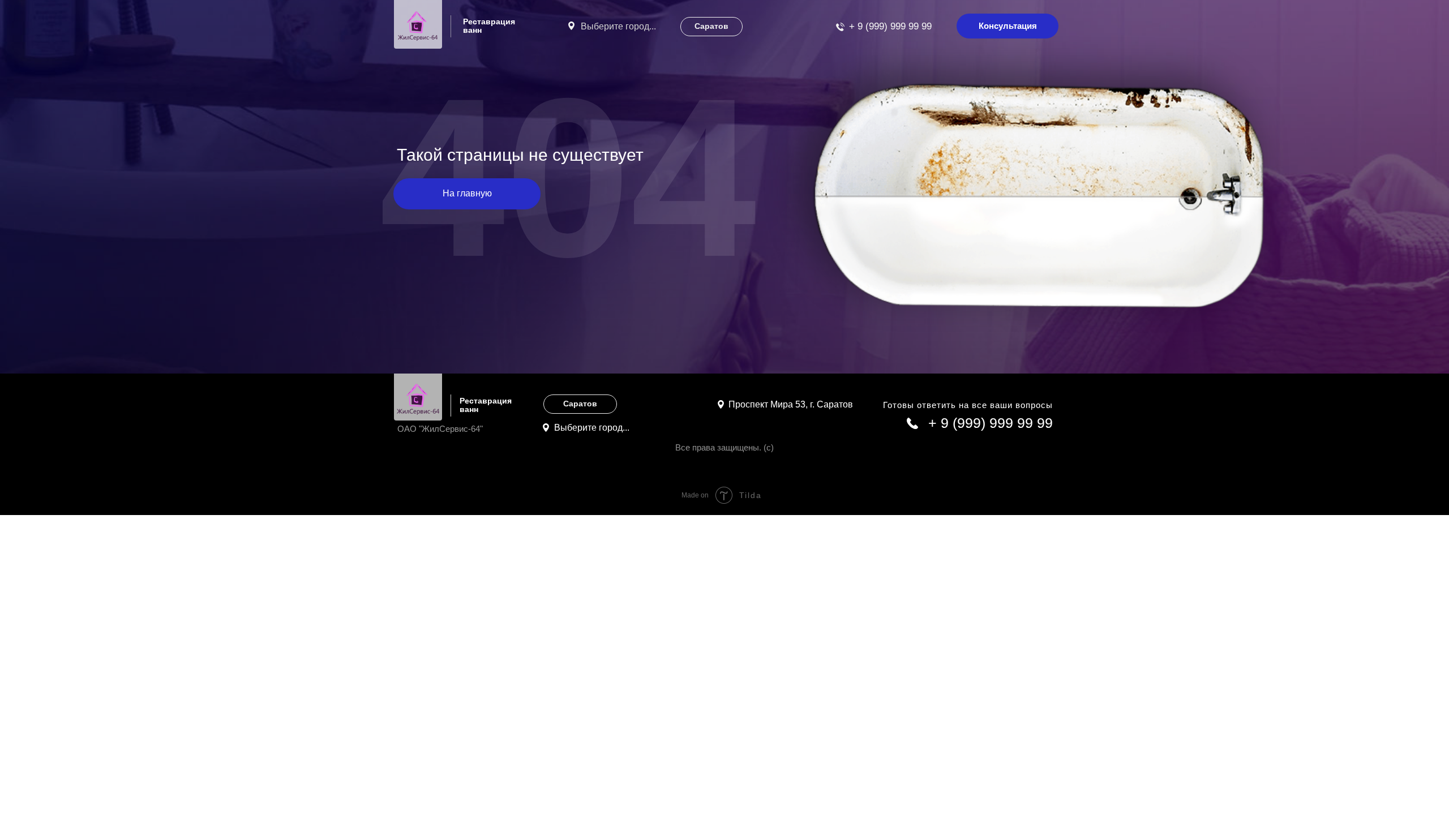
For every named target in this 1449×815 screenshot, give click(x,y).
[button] (1007, 26)
